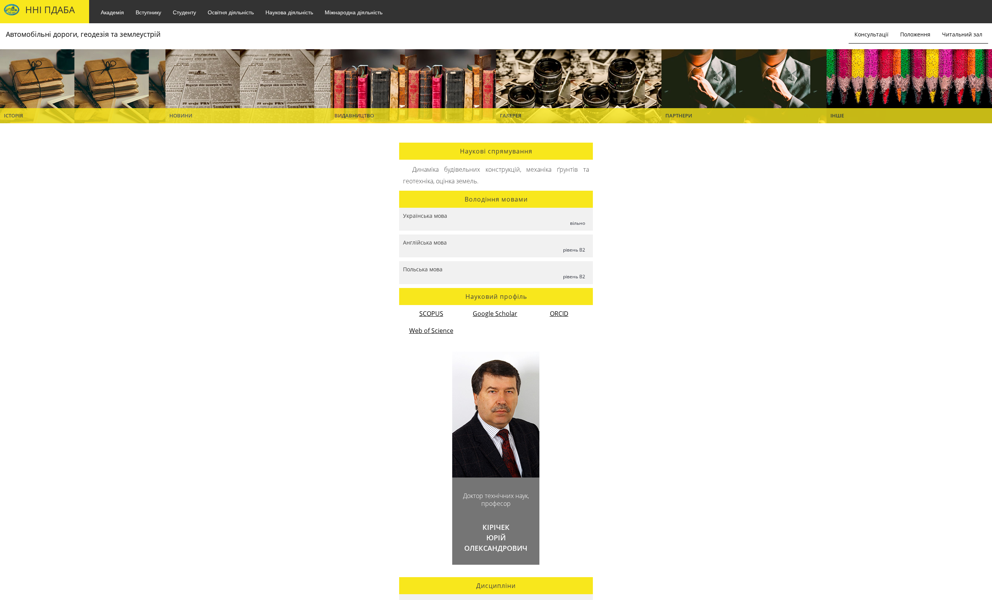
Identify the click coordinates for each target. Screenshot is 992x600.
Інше (837, 115)
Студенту (184, 12)
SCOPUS (431, 313)
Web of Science (431, 330)
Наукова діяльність (289, 12)
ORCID (559, 313)
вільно (577, 223)
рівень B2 (574, 250)
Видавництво (354, 115)
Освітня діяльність (231, 12)
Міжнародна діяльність (353, 12)
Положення (915, 34)
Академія (112, 12)
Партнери (678, 115)
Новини (180, 115)
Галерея (510, 115)
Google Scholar (495, 313)
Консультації (871, 34)
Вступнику (148, 12)
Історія (13, 115)
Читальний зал (962, 34)
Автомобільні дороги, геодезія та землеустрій (83, 34)
